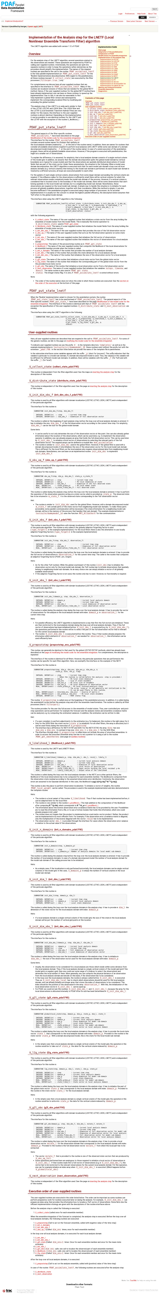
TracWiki (133, 1281)
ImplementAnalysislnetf (14, 21)
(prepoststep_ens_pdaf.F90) (104, 120)
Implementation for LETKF (109, 65)
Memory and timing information (110, 87)
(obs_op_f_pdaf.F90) (100, 114)
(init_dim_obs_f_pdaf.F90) (105, 112)
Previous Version (116, 21)
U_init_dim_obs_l (42, 255)
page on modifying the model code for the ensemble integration (71, 652)
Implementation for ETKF (108, 63)
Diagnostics (102, 91)
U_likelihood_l (41, 246)
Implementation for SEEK (108, 70)
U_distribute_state (43, 226)
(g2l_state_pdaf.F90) (101, 129)
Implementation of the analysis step (111, 57)
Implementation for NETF (109, 76)
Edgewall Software (26, 1292)
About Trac (152, 14)
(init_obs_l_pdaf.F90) (101, 118)
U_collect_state (42, 219)
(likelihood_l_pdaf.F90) (103, 122)
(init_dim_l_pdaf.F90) (101, 125)
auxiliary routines (78, 737)
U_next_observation (43, 268)
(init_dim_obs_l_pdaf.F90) (104, 127)
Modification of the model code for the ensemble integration (56, 138)
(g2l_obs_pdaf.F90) (99, 133)
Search (152, 17)
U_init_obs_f (40, 237)
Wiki (142, 17)
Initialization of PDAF (106, 54)
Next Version (150, 21)
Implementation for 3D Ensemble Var (113, 83)
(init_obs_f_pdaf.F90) (101, 116)
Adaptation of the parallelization (110, 52)
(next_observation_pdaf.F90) (107, 135)
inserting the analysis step (103, 372)
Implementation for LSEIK (109, 69)
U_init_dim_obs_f (42, 231)
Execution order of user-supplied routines (100, 136)
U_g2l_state (40, 259)
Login (120, 14)
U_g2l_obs (39, 266)
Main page (102, 50)
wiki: (2, 21)
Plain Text (79, 1287)
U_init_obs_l (40, 239)
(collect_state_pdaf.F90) (104, 108)
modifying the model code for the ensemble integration (89, 341)
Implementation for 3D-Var (109, 82)
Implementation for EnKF (108, 72)
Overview (88, 101)
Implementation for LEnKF (109, 74)
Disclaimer (134, 1290)
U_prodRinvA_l (74, 803)
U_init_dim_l (40, 253)
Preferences (130, 14)
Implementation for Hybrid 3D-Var (111, 85)
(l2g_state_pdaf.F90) (101, 131)
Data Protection (152, 1290)
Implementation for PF (108, 80)
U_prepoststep (41, 244)
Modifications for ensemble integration (112, 55)
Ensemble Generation (106, 89)
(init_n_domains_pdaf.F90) (105, 123)
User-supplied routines (93, 107)
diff (40, 27)
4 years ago (32, 27)
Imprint (141, 1290)
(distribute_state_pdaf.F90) (106, 110)
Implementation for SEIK (108, 67)
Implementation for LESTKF (109, 61)
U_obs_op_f (40, 233)
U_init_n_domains (42, 250)
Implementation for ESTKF (109, 59)
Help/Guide (141, 14)
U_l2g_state (40, 262)
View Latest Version (134, 21)
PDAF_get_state (71, 224)
